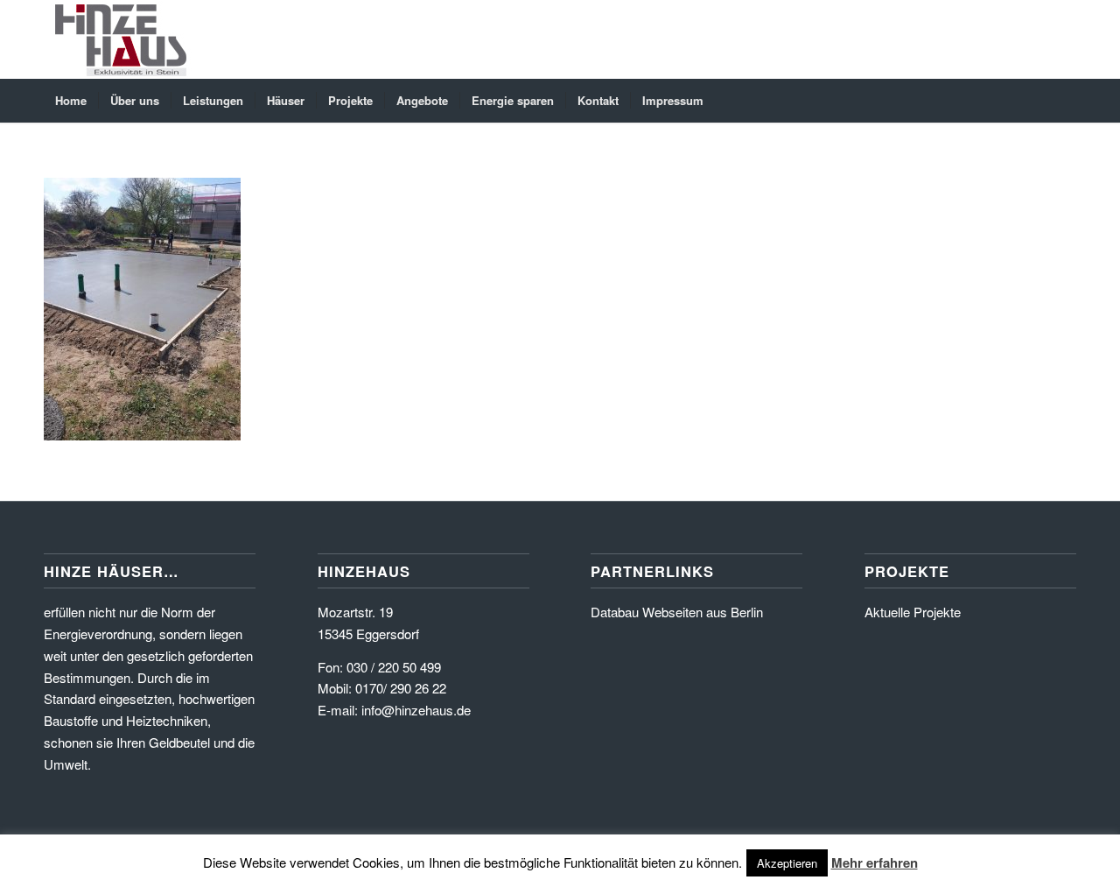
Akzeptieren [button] (787, 863)
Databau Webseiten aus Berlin (677, 611)
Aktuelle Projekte (912, 611)
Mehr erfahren (874, 862)
